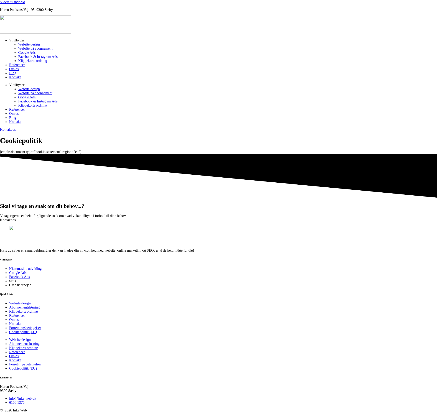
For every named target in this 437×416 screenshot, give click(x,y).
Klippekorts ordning (32, 61)
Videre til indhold (12, 2)
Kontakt (15, 77)
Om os (14, 69)
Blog (12, 73)
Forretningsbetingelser (25, 328)
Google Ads (27, 52)
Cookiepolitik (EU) (23, 332)
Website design (29, 44)
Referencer (17, 65)
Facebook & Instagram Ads (38, 57)
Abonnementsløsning (24, 307)
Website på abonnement (35, 48)
